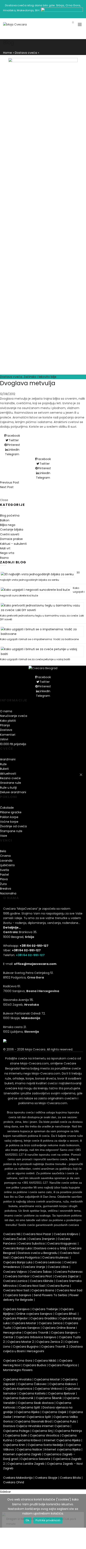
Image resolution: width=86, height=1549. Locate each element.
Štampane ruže (11, 831)
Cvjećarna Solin (16, 1435)
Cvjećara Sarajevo (18, 1295)
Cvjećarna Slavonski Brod (33, 1421)
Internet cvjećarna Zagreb (22, 1454)
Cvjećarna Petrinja (68, 1431)
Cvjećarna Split (29, 1407)
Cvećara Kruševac (55, 1257)
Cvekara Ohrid (13, 1482)
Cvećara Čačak (14, 1239)
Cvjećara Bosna (42, 1290)
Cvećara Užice (58, 1267)
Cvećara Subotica (31, 1243)
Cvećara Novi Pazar (37, 1234)
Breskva (5, 888)
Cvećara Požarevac (68, 1272)
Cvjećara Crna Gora (17, 1360)
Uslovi (4, 739)
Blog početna (9, 515)
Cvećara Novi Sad (32, 1286)
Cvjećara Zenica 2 (49, 1342)
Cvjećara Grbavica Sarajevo (36, 1337)
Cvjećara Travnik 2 (54, 1346)
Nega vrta (7, 553)
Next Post (7, 487)
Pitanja (5, 725)
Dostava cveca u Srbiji (50, 1248)
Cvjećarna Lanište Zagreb (25, 1464)
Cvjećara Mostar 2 (20, 1342)
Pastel (4, 874)
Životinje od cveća (13, 826)
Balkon (4, 520)
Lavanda (6, 860)
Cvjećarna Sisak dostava (36, 1403)
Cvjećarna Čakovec (32, 1384)
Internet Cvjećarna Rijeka (62, 1440)
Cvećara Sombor (17, 1276)
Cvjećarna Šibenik (49, 1398)
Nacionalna (8, 893)
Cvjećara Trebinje (45, 1309)
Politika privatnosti (47, 1520)
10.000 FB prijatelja (13, 744)
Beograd (17, 937)
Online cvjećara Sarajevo (34, 1314)
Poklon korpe (9, 817)
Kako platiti (8, 721)
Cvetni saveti (9, 534)
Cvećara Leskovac (48, 1262)
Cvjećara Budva (34, 1365)
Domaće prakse (11, 539)
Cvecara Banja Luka (17, 1248)
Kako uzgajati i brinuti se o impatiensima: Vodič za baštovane (39, 639)
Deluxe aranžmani (13, 792)
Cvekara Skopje (46, 1478)
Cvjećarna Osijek (54, 1412)
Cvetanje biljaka (11, 529)
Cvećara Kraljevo (66, 1234)
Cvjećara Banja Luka (17, 1262)
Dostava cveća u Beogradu (37, 1253)
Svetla (4, 870)
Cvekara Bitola (70, 1478)
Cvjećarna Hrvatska (17, 1379)
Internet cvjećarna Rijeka (62, 1449)
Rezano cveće (10, 778)
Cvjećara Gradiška (43, 1318)
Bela (3, 851)
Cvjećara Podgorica (25, 1257)
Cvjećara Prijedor (15, 1318)
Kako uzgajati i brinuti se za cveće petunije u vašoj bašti (35, 659)
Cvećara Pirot (42, 1276)
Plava (4, 879)
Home (7, 53)
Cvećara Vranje (34, 1267)
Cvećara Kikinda (41, 1281)
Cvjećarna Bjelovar (61, 1393)
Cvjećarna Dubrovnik (18, 1398)
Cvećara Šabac (40, 1272)
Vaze (3, 836)
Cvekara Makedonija (18, 1478)
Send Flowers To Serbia (50, 1295)
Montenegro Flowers (18, 1370)
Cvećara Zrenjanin (41, 1239)
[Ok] (81, 775)
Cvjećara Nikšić (46, 1360)
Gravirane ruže (10, 783)
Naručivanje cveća (13, 716)
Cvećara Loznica (15, 1281)
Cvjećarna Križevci (28, 1440)
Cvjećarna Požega (16, 1431)
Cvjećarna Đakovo (62, 1384)
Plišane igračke (11, 812)
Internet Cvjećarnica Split (32, 1417)
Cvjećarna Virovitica (44, 1435)
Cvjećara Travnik (36, 1332)
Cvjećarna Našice (29, 1449)
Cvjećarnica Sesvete (35, 1459)
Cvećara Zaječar (66, 1276)
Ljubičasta (7, 865)
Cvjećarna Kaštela (32, 1393)
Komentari (7, 735)
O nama (6, 711)
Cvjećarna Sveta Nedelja (45, 1445)
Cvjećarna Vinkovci (48, 1389)
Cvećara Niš (11, 1234)
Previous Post (9, 482)
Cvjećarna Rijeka (27, 1412)
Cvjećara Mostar (24, 1323)
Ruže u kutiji (8, 787)
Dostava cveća (26, 53)
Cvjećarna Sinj (42, 1431)
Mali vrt (5, 548)
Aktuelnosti (8, 773)
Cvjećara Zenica (50, 1323)
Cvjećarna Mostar (47, 1379)
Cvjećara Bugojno (26, 1346)
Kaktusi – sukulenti (13, 544)
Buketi (4, 769)
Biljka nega (7, 525)
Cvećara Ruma (58, 1286)
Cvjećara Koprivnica (17, 1389)
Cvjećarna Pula (65, 1421)
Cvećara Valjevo (15, 1272)
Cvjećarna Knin (14, 1445)
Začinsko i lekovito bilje (40, 377)
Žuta (3, 884)
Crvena (5, 856)
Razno (4, 558)
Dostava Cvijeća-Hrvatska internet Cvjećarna (36, 1426)
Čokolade (7, 808)
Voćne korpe (9, 822)
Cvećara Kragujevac (62, 1243)
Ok (27, 1520)
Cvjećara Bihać (66, 1314)
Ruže (3, 764)
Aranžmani (7, 759)
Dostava (6, 730)
